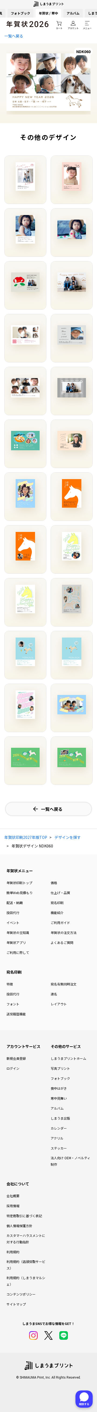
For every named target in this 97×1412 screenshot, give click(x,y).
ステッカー (59, 1148)
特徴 (9, 984)
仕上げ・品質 (60, 892)
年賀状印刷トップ (19, 882)
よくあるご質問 (62, 942)
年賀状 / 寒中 (48, 13)
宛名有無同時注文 (64, 984)
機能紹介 (57, 912)
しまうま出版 (60, 1118)
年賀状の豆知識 (17, 932)
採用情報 (12, 1205)
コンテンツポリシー (21, 1294)
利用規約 (12, 1252)
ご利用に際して (17, 952)
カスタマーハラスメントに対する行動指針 (25, 1238)
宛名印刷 (57, 902)
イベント (12, 922)
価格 (54, 882)
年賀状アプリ (16, 942)
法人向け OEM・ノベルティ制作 (70, 1161)
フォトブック (20, 13)
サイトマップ (16, 1304)
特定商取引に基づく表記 (24, 1215)
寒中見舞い (59, 1098)
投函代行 (12, 912)
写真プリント (60, 1068)
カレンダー (59, 1128)
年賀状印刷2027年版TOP (25, 837)
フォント (12, 1004)
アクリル (57, 1138)
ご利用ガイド (60, 922)
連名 (54, 994)
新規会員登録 (16, 1058)
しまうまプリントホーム (68, 1058)
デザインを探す (67, 837)
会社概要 (12, 1195)
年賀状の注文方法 (64, 932)
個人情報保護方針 (19, 1225)
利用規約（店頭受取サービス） (25, 1264)
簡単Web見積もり (19, 892)
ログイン (12, 1068)
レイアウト (59, 1004)
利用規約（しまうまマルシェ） (25, 1280)
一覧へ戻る (13, 36)
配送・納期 (14, 902)
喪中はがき (59, 1088)
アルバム (73, 13)
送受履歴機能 (16, 1014)
